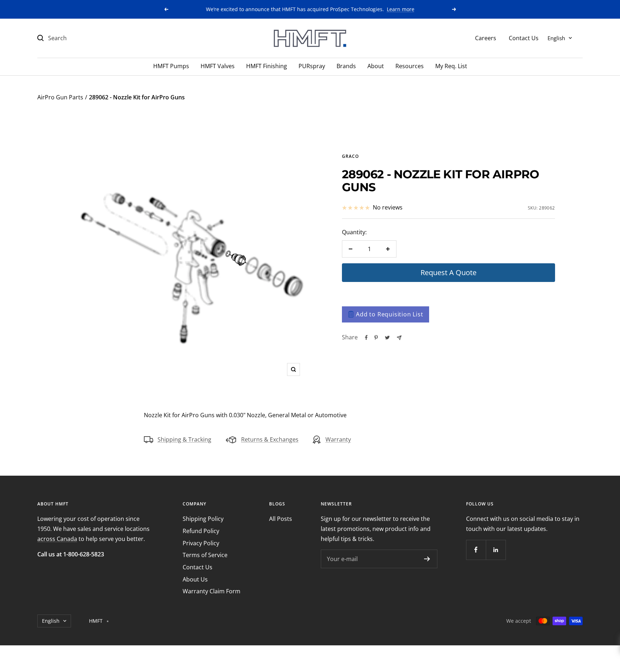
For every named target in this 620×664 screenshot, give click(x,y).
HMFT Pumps (171, 66)
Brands (346, 66)
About (375, 66)
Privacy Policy (201, 543)
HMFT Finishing (266, 66)
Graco (350, 156)
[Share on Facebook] (366, 337)
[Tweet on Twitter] (387, 337)
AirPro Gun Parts (60, 97)
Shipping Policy (203, 519)
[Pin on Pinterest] (376, 337)
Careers (485, 38)
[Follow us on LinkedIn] (496, 550)
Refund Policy (201, 531)
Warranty (338, 439)
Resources (409, 66)
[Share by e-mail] (399, 337)
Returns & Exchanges (270, 439)
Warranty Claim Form (211, 591)
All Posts (280, 519)
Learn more (400, 9)
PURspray (312, 66)
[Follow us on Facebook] (476, 550)
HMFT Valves (218, 66)
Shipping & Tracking (184, 439)
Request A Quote (448, 272)
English (556, 37)
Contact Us (524, 38)
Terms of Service (205, 555)
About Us (195, 579)
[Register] (427, 558)
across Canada (57, 539)
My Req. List (451, 66)
